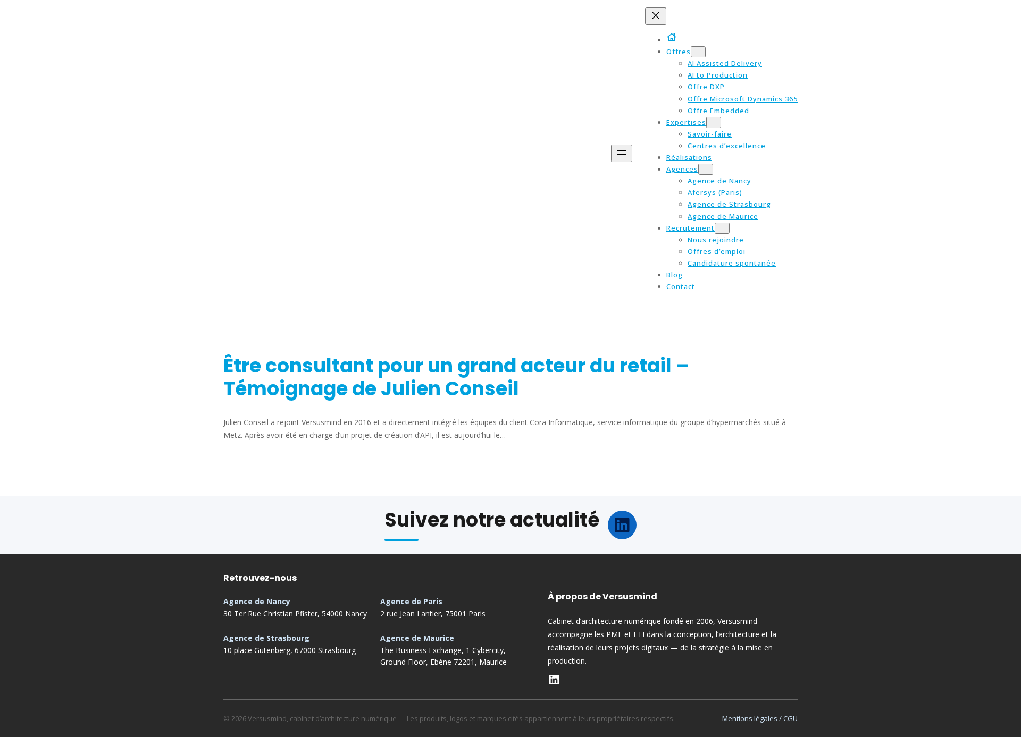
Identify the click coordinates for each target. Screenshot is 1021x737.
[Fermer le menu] (655, 16)
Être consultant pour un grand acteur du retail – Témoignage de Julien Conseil (456, 377)
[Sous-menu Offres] (698, 51)
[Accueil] (673, 37)
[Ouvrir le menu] (621, 153)
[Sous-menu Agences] (705, 169)
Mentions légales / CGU (760, 718)
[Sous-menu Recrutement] (722, 228)
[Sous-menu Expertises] (713, 122)
